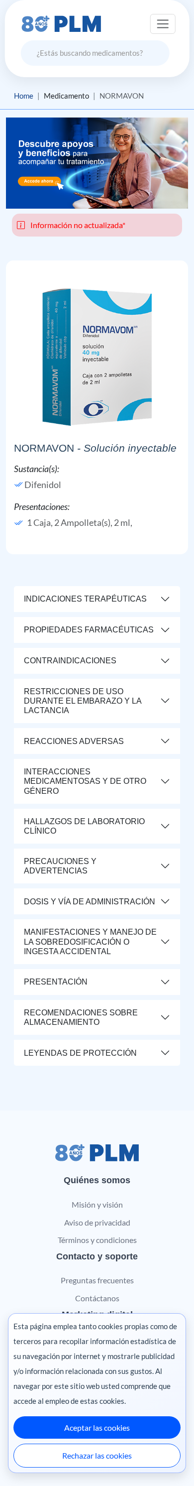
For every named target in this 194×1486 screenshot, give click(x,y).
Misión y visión (97, 1204)
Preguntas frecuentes (97, 1280)
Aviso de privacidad (97, 1222)
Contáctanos (97, 1298)
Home (23, 95)
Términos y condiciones (97, 1239)
